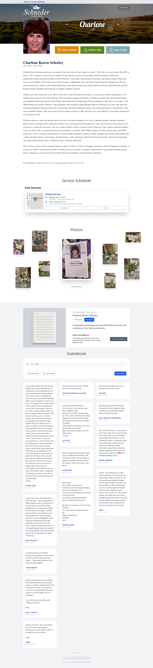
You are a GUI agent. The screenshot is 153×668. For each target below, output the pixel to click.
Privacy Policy (71, 659)
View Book (77, 320)
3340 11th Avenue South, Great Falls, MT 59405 (65, 204)
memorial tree (48, 163)
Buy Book (89, 320)
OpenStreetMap (78, 662)
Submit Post (120, 373)
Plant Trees (106, 208)
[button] (35, 199)
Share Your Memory (119, 339)
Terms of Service (82, 659)
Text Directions (65, 208)
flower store (79, 163)
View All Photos (76, 287)
